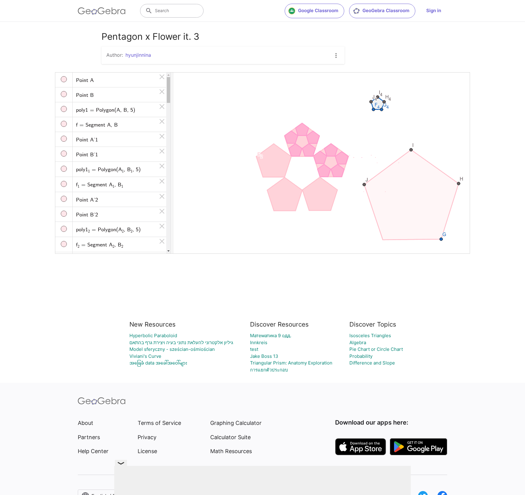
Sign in (433, 10)
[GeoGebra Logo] (101, 11)
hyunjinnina (138, 55)
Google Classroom (318, 10)
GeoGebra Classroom (385, 10)
